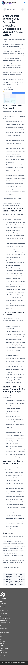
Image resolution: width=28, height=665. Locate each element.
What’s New (3, 603)
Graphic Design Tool (5, 618)
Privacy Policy (3, 652)
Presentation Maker (5, 622)
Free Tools (2, 641)
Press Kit (2, 605)
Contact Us (3, 606)
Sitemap (2, 643)
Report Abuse (3, 656)
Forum (1, 634)
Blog (1, 638)
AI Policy (2, 650)
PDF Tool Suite (3, 613)
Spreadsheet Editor (5, 624)
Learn (1, 636)
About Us (2, 601)
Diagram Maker (4, 616)
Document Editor (4, 620)
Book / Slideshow (4, 631)
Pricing (1, 625)
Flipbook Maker (4, 615)
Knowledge (3, 640)
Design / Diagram (4, 632)
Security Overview (4, 654)
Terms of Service (4, 648)
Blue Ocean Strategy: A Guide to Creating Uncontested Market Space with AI (9, 579)
